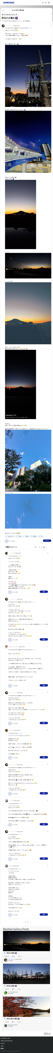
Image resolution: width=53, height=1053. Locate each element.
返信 (44, 591)
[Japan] (8, 2)
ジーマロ (10, 992)
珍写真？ (35, 536)
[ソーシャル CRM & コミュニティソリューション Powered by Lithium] (47, 1033)
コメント (47, 540)
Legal (2, 1046)
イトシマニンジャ (12, 959)
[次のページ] (30, 922)
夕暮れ (27, 536)
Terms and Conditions (6, 1040)
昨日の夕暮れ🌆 (12, 953)
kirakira (9, 1025)
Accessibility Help (5, 1038)
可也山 (19, 536)
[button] (48, 25)
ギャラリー (30, 28)
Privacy (3, 1043)
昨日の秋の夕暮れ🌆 (13, 1019)
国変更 (2, 1048)
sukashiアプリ (11, 536)
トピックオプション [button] (48, 14)
